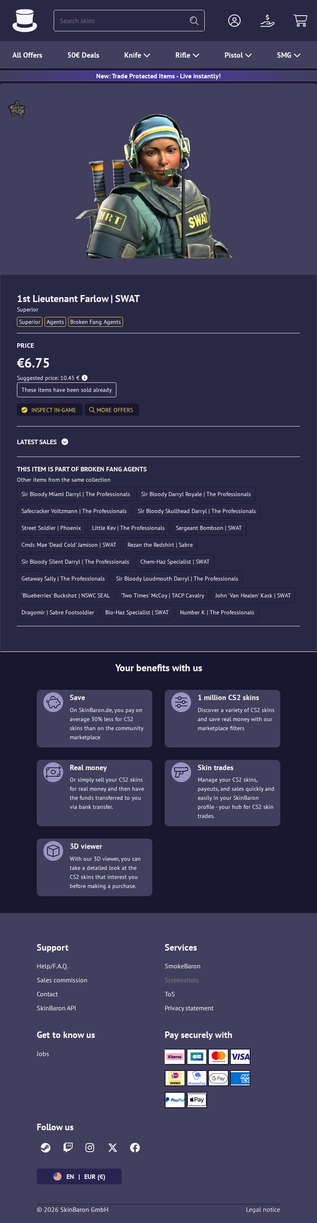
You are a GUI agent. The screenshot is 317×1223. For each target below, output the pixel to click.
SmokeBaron (183, 966)
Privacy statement (189, 1008)
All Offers (27, 55)
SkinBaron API (56, 1008)
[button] (234, 20)
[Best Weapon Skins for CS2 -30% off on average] (24, 20)
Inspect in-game (53, 410)
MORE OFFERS (114, 410)
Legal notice (263, 1209)
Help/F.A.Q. (52, 966)
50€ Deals (83, 55)
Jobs (43, 1054)
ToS (170, 994)
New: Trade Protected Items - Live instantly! (158, 76)
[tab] (158, 443)
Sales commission (62, 980)
